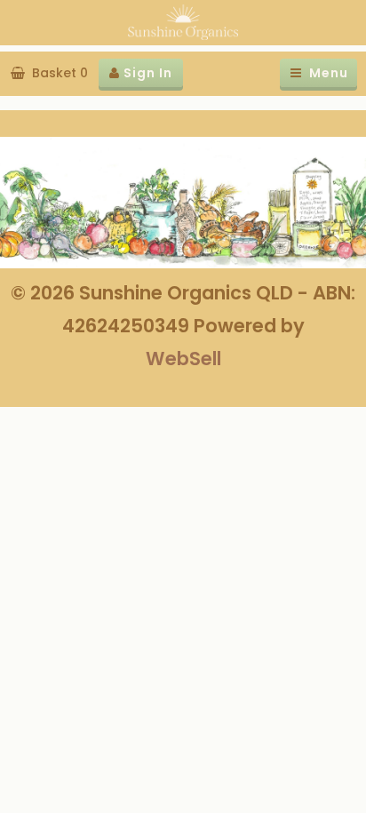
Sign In (146, 73)
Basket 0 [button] (56, 73)
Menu (325, 73)
